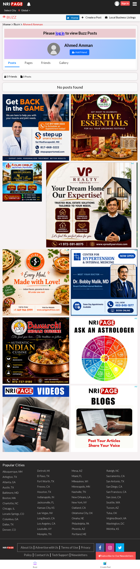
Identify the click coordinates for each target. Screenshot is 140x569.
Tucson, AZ (112, 507)
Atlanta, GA (9, 482)
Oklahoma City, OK (82, 512)
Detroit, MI (43, 470)
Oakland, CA (79, 507)
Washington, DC (115, 523)
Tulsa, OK (111, 512)
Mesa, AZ (77, 470)
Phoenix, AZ (78, 528)
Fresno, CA (43, 486)
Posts (12, 63)
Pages (29, 63)
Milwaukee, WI (80, 481)
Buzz (16, 24)
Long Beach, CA (46, 518)
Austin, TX (8, 487)
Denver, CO (9, 529)
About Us (27, 547)
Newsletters (79, 555)
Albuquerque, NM (12, 471)
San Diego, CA (114, 486)
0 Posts (27, 76)
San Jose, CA (113, 497)
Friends (46, 63)
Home (74, 17)
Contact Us (41, 555)
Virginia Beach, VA (116, 518)
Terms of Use (69, 547)
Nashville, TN (79, 491)
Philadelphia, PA (80, 523)
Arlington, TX (10, 476)
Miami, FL (77, 476)
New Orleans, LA (81, 497)
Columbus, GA (10, 519)
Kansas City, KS (45, 507)
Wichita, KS (112, 528)
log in (60, 33)
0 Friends (11, 76)
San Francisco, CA (116, 491)
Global (25, 10)
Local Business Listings (122, 17)
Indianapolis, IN (45, 497)
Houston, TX (44, 491)
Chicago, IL (9, 508)
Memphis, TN (44, 534)
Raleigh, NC (112, 470)
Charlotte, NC (10, 503)
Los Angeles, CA (46, 523)
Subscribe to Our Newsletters (117, 555)
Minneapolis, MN (81, 486)
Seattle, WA (113, 502)
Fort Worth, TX (45, 481)
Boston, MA (9, 497)
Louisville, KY (44, 528)
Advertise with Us (46, 547)
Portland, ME (79, 534)
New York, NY (79, 502)
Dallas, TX (8, 524)
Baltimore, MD (11, 492)
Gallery (63, 63)
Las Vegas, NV (45, 512)
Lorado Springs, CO (13, 513)
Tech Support (60, 555)
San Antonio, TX (115, 481)
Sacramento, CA (115, 476)
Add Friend (81, 52)
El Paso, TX (43, 476)
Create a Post (93, 17)
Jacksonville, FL (45, 502)
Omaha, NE (78, 518)
